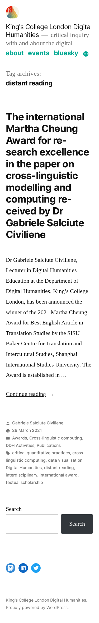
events (38, 53)
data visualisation (65, 460)
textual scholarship (24, 482)
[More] (86, 54)
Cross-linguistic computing (55, 438)
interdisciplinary (21, 475)
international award (59, 475)
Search (14, 509)
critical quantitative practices (41, 452)
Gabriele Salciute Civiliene (37, 422)
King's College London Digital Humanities (46, 600)
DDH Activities (20, 445)
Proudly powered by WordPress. (37, 607)
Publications (49, 445)
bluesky (66, 53)
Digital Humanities (24, 467)
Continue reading (30, 394)
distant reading (59, 467)
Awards (19, 438)
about (15, 53)
